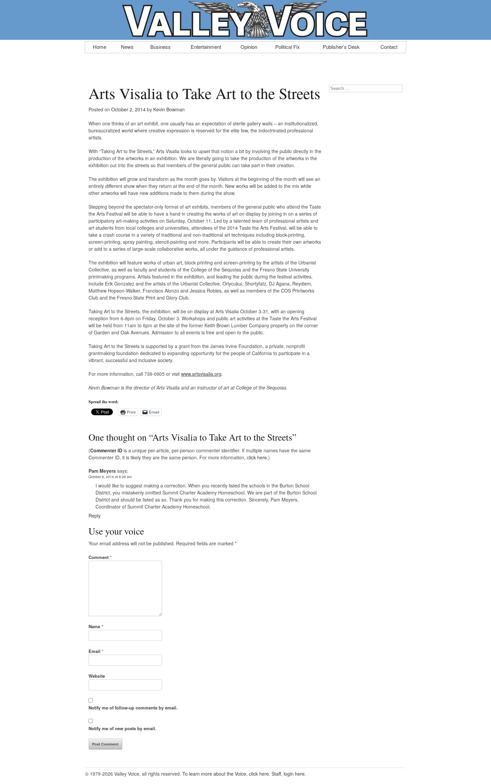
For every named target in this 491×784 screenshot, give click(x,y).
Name (96, 626)
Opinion (248, 46)
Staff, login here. (289, 773)
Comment (100, 557)
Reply (95, 515)
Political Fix (287, 46)
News (127, 46)
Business (160, 46)
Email (96, 651)
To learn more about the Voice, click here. (226, 773)
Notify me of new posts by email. (122, 728)
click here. (257, 457)
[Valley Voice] (245, 36)
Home (99, 46)
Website (97, 676)
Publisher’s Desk (341, 46)
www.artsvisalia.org (201, 373)
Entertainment (206, 46)
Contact (388, 46)
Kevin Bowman (169, 109)
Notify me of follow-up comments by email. (133, 707)
